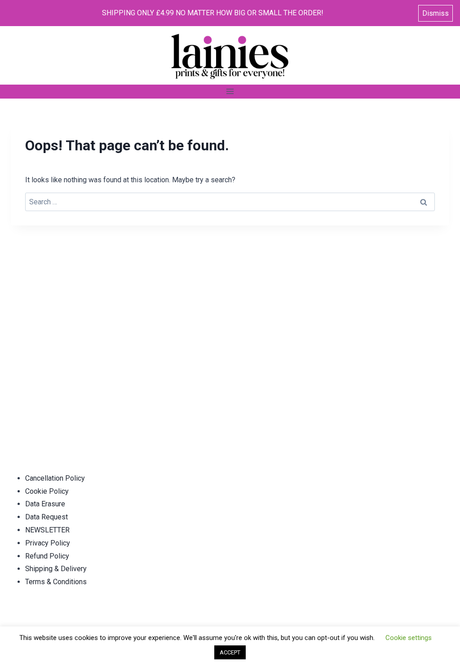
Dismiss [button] (435, 13)
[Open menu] (230, 92)
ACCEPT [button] (230, 652)
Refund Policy (47, 556)
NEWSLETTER (47, 530)
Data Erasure (45, 504)
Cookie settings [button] (408, 638)
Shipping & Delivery (56, 568)
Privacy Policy (47, 543)
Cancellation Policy (55, 478)
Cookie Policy (47, 491)
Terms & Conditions (56, 581)
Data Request (46, 517)
